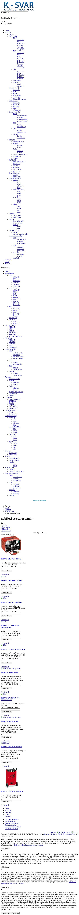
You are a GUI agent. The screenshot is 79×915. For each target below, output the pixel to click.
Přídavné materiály (11, 416)
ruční (14, 321)
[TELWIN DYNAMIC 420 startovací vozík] (3, 621)
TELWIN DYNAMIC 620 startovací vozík (10, 699)
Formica (16, 295)
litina (14, 425)
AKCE (7, 271)
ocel (14, 419)
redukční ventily (14, 379)
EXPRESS (12, 401)
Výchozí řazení (6, 531)
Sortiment (8, 510)
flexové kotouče (14, 458)
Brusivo (7, 456)
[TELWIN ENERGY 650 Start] (5, 743)
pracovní (16, 493)
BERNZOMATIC (15, 399)
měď (14, 449)
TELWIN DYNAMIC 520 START (13, 649)
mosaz (15, 445)
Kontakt (7, 263)
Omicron (16, 282)
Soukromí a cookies (11, 829)
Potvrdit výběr (6, 913)
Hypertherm (13, 332)
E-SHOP (8, 32)
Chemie (7, 451)
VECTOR (16, 286)
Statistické (6, 867)
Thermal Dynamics (15, 336)
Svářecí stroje (9, 273)
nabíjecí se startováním (16, 471)
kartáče (11, 462)
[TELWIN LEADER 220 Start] (3, 576)
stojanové (16, 323)
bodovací (12, 319)
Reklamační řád (10, 821)
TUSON (16, 284)
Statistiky (54, 834)
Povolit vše (15, 913)
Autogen (8, 377)
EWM (15, 279)
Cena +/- (3, 525)
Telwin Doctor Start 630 (9, 721)
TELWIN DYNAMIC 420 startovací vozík (10, 626)
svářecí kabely (17, 353)
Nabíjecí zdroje (10, 467)
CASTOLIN (13, 406)
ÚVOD (7, 30)
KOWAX (16, 297)
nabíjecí (11, 469)
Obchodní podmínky (11, 819)
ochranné (16, 484)
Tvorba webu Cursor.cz (70, 834)
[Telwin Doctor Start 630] (11, 717)
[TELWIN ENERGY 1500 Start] (11, 787)
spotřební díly (17, 364)
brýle (10, 482)
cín (14, 447)
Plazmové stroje (10, 325)
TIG (10, 307)
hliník (15, 432)
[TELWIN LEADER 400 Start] (3, 598)
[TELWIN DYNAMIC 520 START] (3, 645)
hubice (15, 384)
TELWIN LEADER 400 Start (11, 602)
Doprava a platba (10, 825)
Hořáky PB (8, 397)
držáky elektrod (18, 356)
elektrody (12, 418)
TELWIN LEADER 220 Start (11, 580)
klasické (15, 479)
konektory (16, 355)
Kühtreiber (16, 281)
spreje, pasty (13, 453)
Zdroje (11, 412)
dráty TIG (12, 434)
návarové (16, 423)
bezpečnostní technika (16, 392)
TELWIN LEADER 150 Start (11, 559)
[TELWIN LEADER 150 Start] (11, 555)
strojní (15, 466)
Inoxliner (12, 344)
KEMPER (12, 408)
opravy (11, 395)
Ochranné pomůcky (11, 473)
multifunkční (13, 318)
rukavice (12, 490)
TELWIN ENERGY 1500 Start (12, 791)
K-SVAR (8, 260)
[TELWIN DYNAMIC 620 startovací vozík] (3, 694)
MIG (10, 360)
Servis (7, 262)
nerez (15, 421)
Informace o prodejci (11, 823)
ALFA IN (16, 277)
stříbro (15, 443)
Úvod (7, 508)
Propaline (12, 405)
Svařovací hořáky (10, 349)
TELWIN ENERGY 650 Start (11, 747)
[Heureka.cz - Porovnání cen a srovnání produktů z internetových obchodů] (39, 502)
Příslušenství (13, 414)
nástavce (16, 382)
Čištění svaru (9, 338)
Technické (6, 849)
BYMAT (12, 342)
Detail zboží (5, 575)
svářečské (16, 486)
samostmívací (17, 477)
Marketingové (7, 887)
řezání (11, 386)
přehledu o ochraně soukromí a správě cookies (28, 845)
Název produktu (6, 527)
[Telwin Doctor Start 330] (11, 668)
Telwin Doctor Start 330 (9, 672)
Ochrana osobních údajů (13, 827)
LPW (11, 345)
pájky (11, 442)
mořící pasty (13, 454)
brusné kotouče (14, 460)
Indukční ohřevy (10, 410)
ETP (14, 294)
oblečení (12, 495)
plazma (11, 371)
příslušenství (13, 347)
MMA (11, 275)
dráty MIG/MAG (14, 427)
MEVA (11, 403)
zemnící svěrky (18, 358)
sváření (11, 381)
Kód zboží (4, 529)
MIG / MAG (13, 288)
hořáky (15, 362)
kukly (11, 475)
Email (60, 834)
